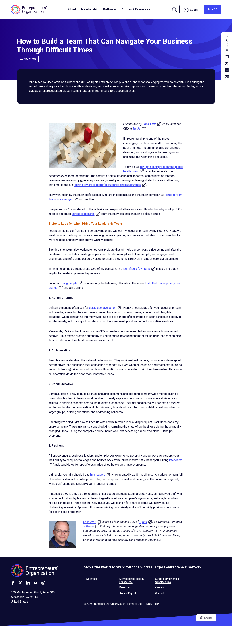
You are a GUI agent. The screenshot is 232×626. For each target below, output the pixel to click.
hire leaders (100, 474)
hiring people (72, 283)
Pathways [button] (110, 9)
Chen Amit (151, 124)
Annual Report (127, 593)
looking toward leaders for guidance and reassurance (110, 185)
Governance (91, 578)
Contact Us (161, 593)
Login (195, 9)
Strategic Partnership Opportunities (167, 580)
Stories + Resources (136, 9)
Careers (159, 587)
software (91, 526)
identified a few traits (139, 268)
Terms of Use (134, 603)
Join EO (212, 9)
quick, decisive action (105, 307)
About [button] (72, 9)
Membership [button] (89, 9)
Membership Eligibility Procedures (131, 580)
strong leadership (86, 214)
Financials (125, 587)
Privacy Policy (152, 603)
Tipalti (139, 128)
